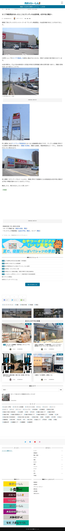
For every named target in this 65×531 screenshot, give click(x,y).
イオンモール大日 (30, 407)
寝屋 (17, 304)
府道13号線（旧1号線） (24, 417)
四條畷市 (42, 409)
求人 (34, 471)
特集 (34, 459)
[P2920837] (20, 81)
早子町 (54, 417)
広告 (34, 473)
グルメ (35, 457)
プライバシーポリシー (38, 486)
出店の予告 (22, 231)
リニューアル (27, 409)
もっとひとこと (32, 284)
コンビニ (46, 407)
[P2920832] (20, 162)
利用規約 (35, 484)
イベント (35, 466)
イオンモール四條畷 (18, 407)
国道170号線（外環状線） (10, 412)
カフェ (39, 407)
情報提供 (35, 453)
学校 (27, 412)
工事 (57, 414)
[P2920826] (16, 122)
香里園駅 (23, 422)
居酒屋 (51, 414)
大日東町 (21, 412)
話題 (34, 464)
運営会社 (35, 489)
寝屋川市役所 (51, 412)
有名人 (60, 417)
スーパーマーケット (8, 304)
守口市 (32, 412)
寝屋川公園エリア (41, 412)
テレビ (12, 409)
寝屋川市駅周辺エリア (17, 414)
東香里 (31, 304)
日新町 (47, 417)
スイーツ (53, 407)
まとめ (35, 462)
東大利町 (13, 419)
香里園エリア (15, 422)
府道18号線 (24, 304)
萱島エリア (37, 419)
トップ (35, 450)
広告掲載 (35, 491)
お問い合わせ (36, 493)
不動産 (35, 475)
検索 (61, 389)
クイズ (35, 468)
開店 (28, 231)
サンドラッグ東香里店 (18, 143)
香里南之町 (6, 422)
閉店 (25, 228)
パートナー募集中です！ (7, 450)
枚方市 (19, 419)
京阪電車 (35, 409)
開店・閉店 (29, 18)
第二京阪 (30, 419)
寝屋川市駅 (6, 414)
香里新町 (30, 422)
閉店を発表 (19, 228)
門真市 (45, 419)
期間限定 (6, 419)
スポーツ (6, 409)
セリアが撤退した (18, 58)
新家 (42, 417)
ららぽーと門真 (7, 407)
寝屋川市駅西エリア (42, 414)
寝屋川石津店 (25, 145)
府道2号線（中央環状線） (10, 417)
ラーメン (19, 409)
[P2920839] (20, 41)
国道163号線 (51, 409)
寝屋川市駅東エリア (30, 414)
